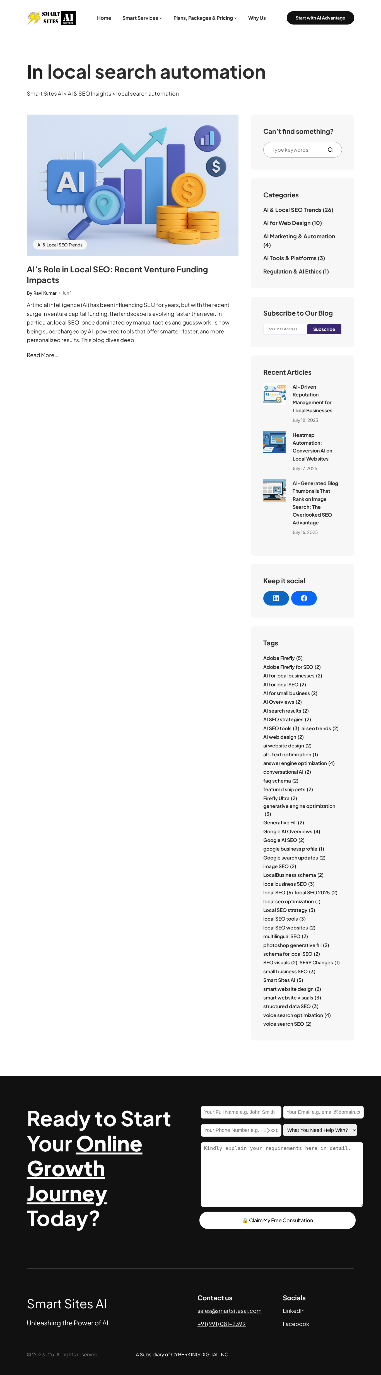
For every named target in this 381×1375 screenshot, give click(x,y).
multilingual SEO (285, 936)
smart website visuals (292, 997)
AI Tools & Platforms (290, 258)
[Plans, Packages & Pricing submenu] (235, 18)
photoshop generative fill (296, 945)
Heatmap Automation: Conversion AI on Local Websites (312, 447)
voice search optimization (297, 1015)
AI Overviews (282, 702)
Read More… (42, 355)
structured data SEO (291, 1006)
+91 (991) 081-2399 (221, 1323)
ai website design (287, 745)
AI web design (283, 737)
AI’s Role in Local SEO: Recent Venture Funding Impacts (117, 274)
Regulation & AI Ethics (292, 271)
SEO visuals (280, 962)
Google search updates (294, 857)
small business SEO (289, 971)
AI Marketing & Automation (299, 236)
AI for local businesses (292, 675)
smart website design (292, 989)
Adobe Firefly (283, 658)
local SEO (278, 892)
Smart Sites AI (283, 980)
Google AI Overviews (291, 831)
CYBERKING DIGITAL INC (199, 1354)
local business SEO (289, 884)
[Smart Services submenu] (160, 18)
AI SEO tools (281, 728)
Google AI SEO (284, 840)
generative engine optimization (299, 810)
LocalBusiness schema (293, 875)
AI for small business (290, 693)
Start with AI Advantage (320, 17)
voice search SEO (287, 1024)
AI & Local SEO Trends (60, 244)
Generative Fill (283, 822)
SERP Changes (320, 962)
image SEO (279, 866)
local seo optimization (291, 901)
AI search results (286, 711)
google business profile (293, 849)
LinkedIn (294, 1310)
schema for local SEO (291, 954)
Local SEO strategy (289, 910)
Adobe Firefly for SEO (292, 667)
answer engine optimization (299, 763)
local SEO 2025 (316, 892)
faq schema (280, 781)
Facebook (296, 1323)
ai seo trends (320, 728)
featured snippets (288, 789)
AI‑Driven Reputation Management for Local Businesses (312, 398)
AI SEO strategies (287, 719)
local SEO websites (289, 927)
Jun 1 (67, 293)
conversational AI (287, 772)
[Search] (332, 149)
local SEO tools (284, 919)
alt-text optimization (290, 754)
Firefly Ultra (280, 798)
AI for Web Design (287, 222)
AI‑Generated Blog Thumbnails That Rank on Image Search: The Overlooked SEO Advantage (315, 503)
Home (104, 18)
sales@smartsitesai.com (229, 1310)
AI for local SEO (284, 684)
